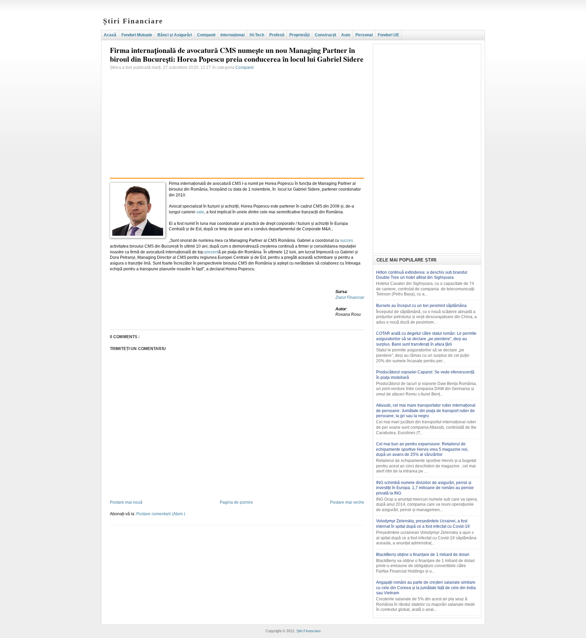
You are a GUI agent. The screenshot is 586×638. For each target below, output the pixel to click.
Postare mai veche (347, 502)
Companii (206, 35)
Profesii (276, 35)
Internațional (232, 35)
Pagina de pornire (236, 502)
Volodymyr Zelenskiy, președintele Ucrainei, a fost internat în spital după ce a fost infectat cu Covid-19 (423, 524)
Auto (345, 35)
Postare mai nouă (126, 502)
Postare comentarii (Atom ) (160, 513)
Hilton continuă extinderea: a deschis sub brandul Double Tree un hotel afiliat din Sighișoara (421, 275)
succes (346, 240)
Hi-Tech (257, 35)
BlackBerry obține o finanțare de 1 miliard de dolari (422, 554)
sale (200, 212)
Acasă (110, 35)
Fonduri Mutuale (136, 35)
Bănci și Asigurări (174, 35)
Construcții (325, 35)
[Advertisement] (237, 118)
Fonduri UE (388, 35)
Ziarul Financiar (349, 297)
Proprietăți (299, 35)
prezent (211, 252)
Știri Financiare (133, 21)
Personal (364, 35)
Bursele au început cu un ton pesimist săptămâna (421, 305)
